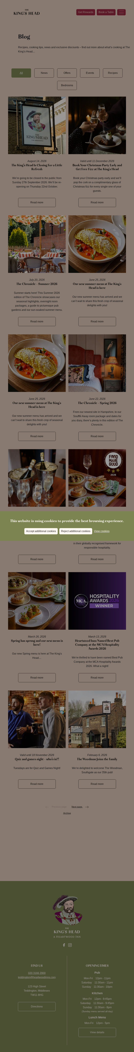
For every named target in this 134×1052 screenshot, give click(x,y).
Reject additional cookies (75, 531)
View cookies (101, 531)
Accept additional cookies (41, 531)
